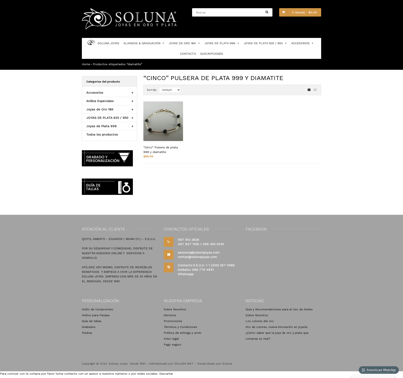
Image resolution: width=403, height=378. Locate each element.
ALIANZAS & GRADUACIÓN (141, 43)
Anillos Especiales (100, 101)
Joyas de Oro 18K (100, 109)
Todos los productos (102, 134)
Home (86, 64)
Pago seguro (172, 344)
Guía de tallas (91, 321)
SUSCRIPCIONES (211, 53)
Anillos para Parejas (96, 315)
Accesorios (94, 92)
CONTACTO (188, 53)
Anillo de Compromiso (97, 309)
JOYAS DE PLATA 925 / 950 (263, 43)
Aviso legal (171, 338)
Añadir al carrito (303, 188)
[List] (315, 90)
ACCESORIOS (300, 43)
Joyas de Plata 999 (101, 126)
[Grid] (309, 90)
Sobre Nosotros (175, 309)
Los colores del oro (260, 321)
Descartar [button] (166, 373)
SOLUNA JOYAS (108, 43)
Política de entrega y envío (183, 332)
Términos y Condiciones (180, 327)
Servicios (170, 315)
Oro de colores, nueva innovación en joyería (276, 327)
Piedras (87, 332)
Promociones (173, 321)
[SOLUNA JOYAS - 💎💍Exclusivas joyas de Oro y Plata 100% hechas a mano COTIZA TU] (130, 28)
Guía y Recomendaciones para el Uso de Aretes (279, 309)
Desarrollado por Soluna (214, 363)
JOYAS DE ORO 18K (182, 43)
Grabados (89, 327)
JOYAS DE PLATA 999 (219, 43)
